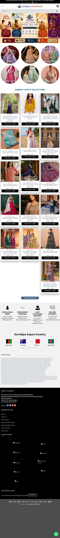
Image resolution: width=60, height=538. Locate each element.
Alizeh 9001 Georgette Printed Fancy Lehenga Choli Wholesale (50, 252)
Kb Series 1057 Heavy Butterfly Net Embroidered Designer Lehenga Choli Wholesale (50, 219)
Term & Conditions (5, 428)
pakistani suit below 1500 (7, 367)
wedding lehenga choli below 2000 (19, 381)
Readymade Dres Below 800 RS (22, 372)
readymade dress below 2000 (35, 376)
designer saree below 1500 (18, 358)
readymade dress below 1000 (8, 376)
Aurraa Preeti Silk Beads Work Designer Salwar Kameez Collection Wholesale (30, 219)
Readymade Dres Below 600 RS (39, 370)
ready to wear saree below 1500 (50, 376)
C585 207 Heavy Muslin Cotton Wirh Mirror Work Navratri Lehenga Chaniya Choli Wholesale (30, 152)
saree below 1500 (22, 379)
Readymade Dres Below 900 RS (37, 372)
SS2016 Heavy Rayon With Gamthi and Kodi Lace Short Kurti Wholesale (30, 117)
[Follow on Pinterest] (12, 405)
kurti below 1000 (37, 363)
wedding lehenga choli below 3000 (9, 383)
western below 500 (22, 383)
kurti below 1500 (45, 363)
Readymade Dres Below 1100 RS (23, 374)
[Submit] (57, 11)
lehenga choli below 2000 (19, 365)
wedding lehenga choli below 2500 (36, 381)
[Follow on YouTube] (15, 405)
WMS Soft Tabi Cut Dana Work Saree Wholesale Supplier (10, 151)
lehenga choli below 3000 (44, 365)
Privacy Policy (4, 430)
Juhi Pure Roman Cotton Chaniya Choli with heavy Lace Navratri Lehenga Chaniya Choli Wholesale (50, 117)
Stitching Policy (5, 419)
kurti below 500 (29, 363)
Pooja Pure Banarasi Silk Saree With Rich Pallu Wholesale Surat (50, 185)
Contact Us (4, 417)
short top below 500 (41, 379)
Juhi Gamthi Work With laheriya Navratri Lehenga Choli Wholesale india (10, 219)
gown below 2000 (46, 361)
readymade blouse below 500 (25, 370)
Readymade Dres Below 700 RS (8, 372)
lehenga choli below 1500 (7, 365)
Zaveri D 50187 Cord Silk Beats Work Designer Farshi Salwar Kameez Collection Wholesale (10, 287)
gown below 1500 (37, 361)
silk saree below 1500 (6, 381)
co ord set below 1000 (6, 358)
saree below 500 (5, 379)
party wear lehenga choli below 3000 (9, 370)
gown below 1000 (28, 361)
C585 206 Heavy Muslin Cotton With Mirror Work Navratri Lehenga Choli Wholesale (10, 186)
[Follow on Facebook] (7, 405)
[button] (2, 6)
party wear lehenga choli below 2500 (38, 367)
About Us (3, 414)
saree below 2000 (32, 379)
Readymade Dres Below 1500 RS (38, 374)
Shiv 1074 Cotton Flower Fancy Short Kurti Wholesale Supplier (30, 185)
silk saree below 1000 (51, 379)
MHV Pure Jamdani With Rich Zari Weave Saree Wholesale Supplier (50, 151)
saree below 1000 (14, 379)
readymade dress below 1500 (21, 376)
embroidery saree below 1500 (45, 358)
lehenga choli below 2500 (31, 365)
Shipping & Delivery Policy (8, 425)
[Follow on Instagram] (10, 405)
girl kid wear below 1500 (18, 361)
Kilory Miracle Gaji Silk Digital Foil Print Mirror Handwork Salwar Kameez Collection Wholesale (10, 253)
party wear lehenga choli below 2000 (21, 367)
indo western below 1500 (7, 363)
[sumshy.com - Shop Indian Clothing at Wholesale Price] (30, 6)
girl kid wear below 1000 (7, 361)
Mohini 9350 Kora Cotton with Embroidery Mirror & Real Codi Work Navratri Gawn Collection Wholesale (10, 118)
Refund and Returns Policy (8, 422)
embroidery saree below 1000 (31, 358)
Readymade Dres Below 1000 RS (8, 374)
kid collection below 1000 (19, 363)
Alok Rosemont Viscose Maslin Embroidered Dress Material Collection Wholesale (30, 253)
